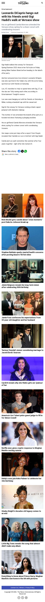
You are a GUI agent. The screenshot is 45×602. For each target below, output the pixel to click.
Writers (21, 587)
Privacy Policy (30, 587)
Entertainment (7, 9)
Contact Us (14, 587)
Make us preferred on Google (11, 154)
